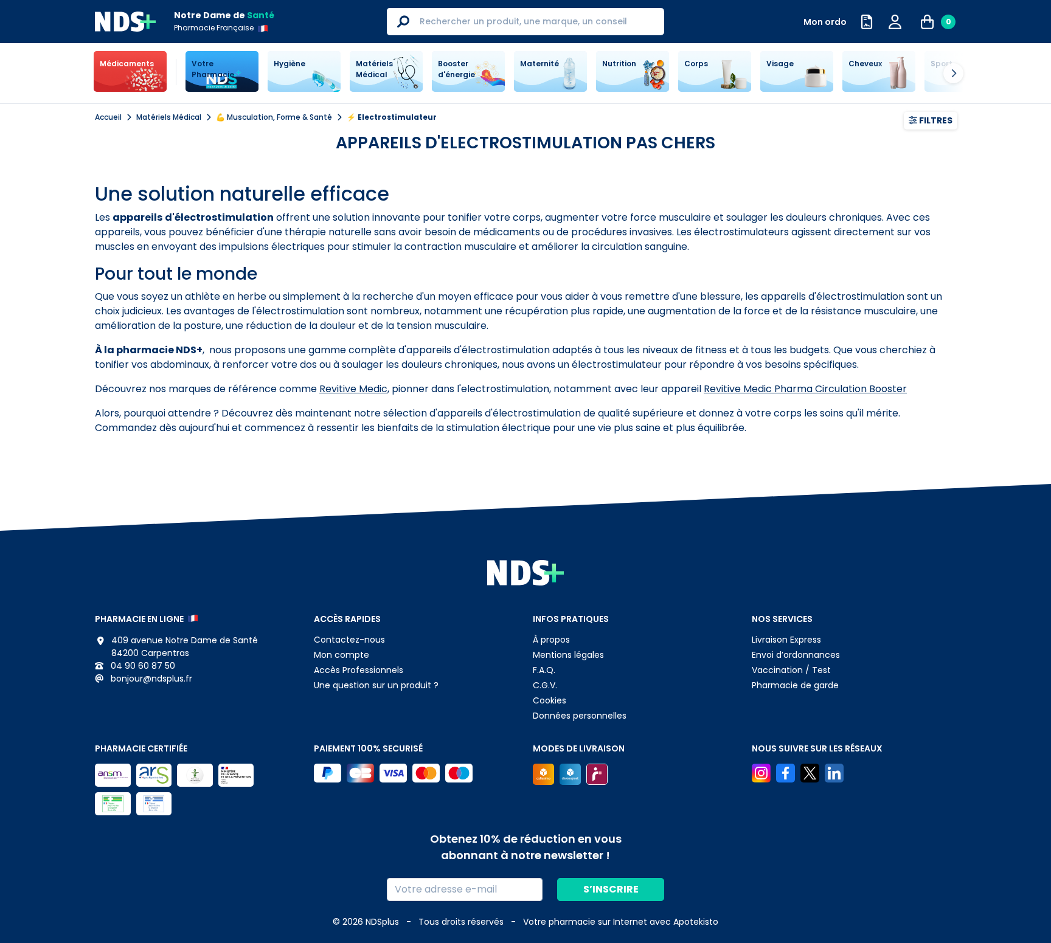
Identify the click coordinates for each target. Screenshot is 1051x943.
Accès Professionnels (358, 670)
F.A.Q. (544, 670)
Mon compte (341, 655)
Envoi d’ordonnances (796, 655)
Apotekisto (620, 922)
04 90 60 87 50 (141, 666)
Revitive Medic (353, 389)
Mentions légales (568, 655)
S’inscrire (611, 889)
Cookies (549, 700)
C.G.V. (545, 685)
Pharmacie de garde (795, 685)
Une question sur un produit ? (376, 685)
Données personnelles (579, 716)
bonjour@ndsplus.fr (150, 678)
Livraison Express (786, 640)
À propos (551, 640)
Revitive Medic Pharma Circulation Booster (805, 389)
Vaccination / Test (791, 670)
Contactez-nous (349, 640)
